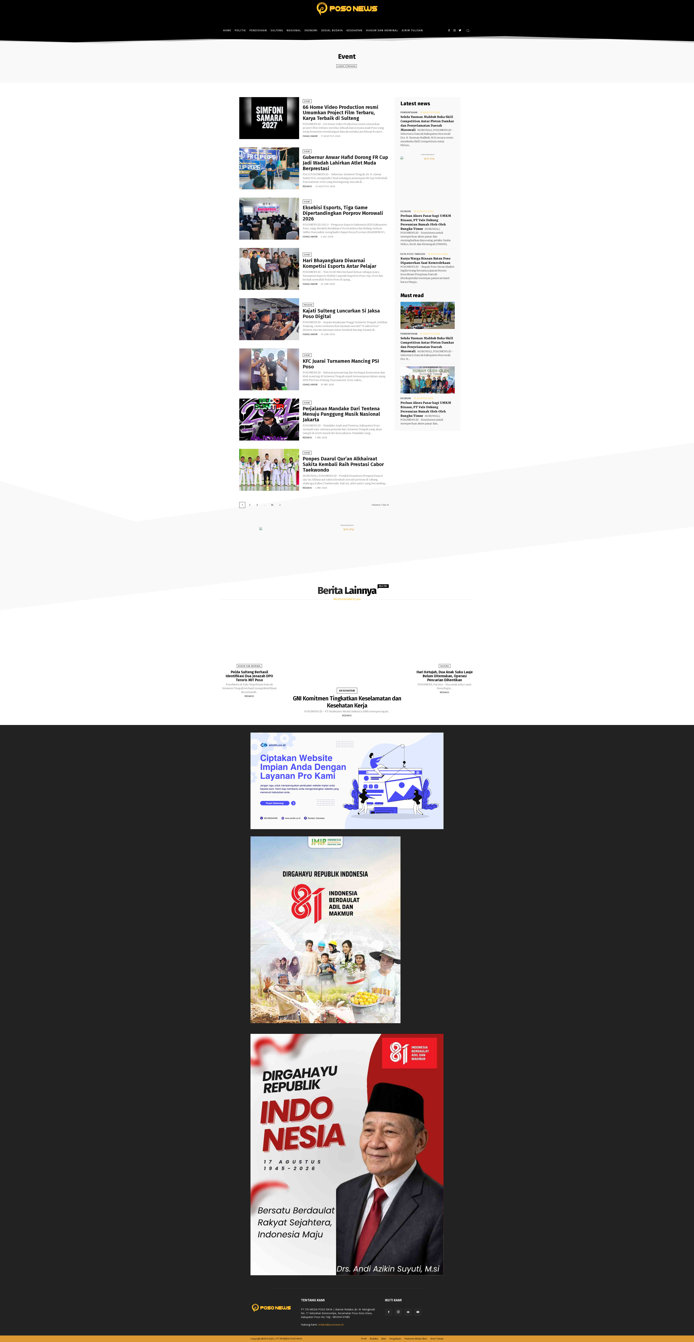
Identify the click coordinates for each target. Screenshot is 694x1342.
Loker (340, 66)
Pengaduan (395, 1338)
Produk (351, 66)
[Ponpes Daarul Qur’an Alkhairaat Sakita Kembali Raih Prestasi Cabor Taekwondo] (269, 470)
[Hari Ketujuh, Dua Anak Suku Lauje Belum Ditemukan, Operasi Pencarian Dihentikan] (444, 637)
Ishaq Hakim (310, 136)
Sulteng (444, 666)
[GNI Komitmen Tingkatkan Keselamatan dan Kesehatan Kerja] (347, 650)
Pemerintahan (408, 112)
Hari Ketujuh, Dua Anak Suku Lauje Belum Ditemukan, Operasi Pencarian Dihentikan (445, 676)
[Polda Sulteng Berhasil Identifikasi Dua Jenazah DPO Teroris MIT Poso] (249, 637)
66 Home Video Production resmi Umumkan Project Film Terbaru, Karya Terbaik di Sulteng (340, 112)
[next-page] (280, 505)
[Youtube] (417, 1312)
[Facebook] (449, 30)
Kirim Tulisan (437, 1338)
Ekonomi (405, 211)
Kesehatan (347, 690)
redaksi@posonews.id (330, 1324)
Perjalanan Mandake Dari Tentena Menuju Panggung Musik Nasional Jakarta (341, 414)
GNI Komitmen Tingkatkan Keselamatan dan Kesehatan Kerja (347, 702)
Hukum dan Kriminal (249, 666)
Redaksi (307, 186)
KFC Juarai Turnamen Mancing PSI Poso (341, 364)
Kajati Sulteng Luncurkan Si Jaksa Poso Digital (341, 313)
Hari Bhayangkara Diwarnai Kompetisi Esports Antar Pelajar (339, 263)
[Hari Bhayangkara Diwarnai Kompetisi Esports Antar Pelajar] (269, 269)
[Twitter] (460, 30)
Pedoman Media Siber (415, 1338)
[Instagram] (454, 30)
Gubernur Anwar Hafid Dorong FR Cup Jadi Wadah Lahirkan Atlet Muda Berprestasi (345, 162)
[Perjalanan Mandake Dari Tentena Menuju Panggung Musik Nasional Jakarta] (269, 420)
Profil (364, 1338)
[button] (468, 30)
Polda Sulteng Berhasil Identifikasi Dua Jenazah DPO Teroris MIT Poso (249, 676)
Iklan (383, 1338)
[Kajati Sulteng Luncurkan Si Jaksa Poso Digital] (269, 319)
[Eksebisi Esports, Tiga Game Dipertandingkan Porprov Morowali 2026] (269, 219)
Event (307, 101)
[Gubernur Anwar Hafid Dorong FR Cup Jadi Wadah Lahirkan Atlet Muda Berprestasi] (269, 168)
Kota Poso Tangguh (412, 254)
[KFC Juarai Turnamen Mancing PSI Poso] (269, 369)
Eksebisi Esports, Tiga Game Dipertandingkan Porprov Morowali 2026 (343, 213)
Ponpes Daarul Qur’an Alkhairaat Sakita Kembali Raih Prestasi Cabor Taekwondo (343, 464)
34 (272, 505)
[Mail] (408, 1312)
